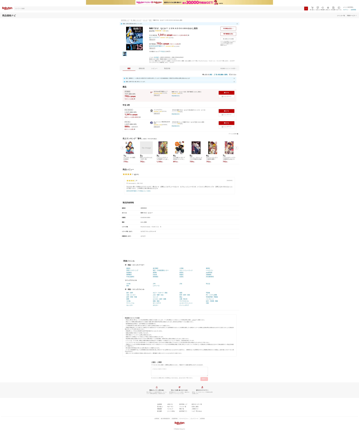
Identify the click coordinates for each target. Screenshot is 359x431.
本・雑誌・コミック (136, 20)
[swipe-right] (236, 147)
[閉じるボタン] (237, 23)
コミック (145, 20)
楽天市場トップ (125, 20)
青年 (150, 20)
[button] (318, 8)
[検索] (306, 8)
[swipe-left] (122, 147)
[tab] (129, 68)
